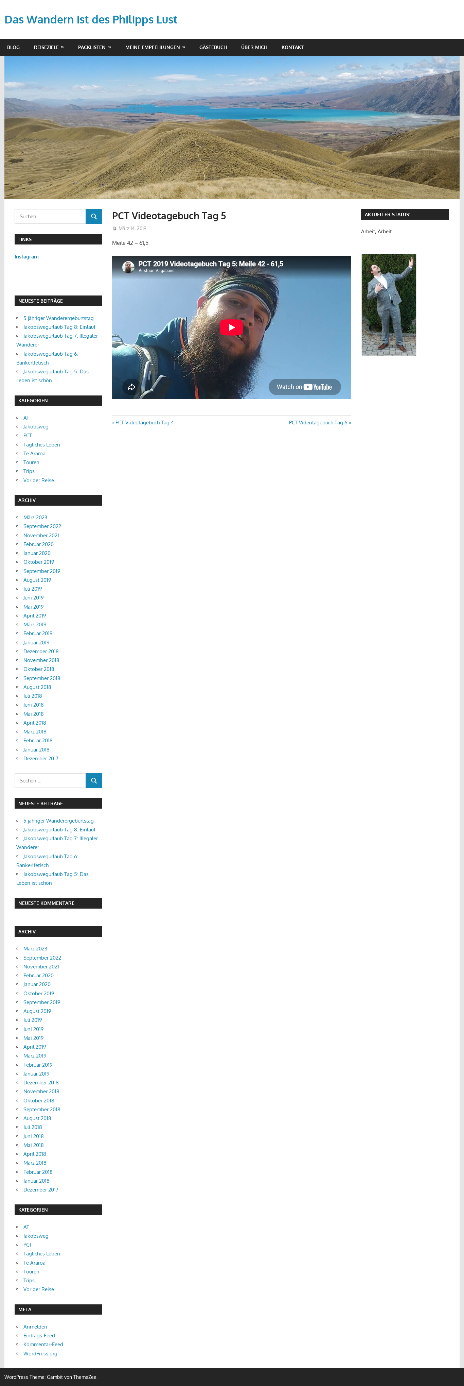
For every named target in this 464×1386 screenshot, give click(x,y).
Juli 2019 (32, 589)
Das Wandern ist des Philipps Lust (91, 19)
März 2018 (35, 731)
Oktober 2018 (38, 669)
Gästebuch (213, 47)
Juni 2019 (33, 597)
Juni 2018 (33, 705)
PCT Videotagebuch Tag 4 (144, 422)
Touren (31, 462)
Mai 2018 (33, 714)
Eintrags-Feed (39, 1335)
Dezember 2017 (40, 758)
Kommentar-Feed (43, 1344)
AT (26, 418)
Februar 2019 (38, 633)
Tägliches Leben (41, 444)
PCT (27, 435)
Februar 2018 (38, 740)
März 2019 (35, 624)
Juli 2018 (32, 696)
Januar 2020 (37, 553)
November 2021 (41, 535)
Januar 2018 (36, 749)
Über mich (254, 47)
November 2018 (41, 660)
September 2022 (42, 526)
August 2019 (37, 580)
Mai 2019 (33, 607)
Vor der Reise (38, 480)
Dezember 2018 (41, 651)
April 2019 (34, 615)
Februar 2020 (38, 544)
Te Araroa (34, 453)
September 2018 (41, 678)
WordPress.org (40, 1353)
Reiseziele (46, 47)
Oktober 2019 (38, 562)
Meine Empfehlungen (152, 47)
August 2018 (37, 687)
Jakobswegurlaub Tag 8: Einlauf (59, 327)
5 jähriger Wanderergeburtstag (58, 318)
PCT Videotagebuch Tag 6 (318, 422)
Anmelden (35, 1326)
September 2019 (41, 571)
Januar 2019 (36, 642)
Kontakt (293, 47)
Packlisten (92, 47)
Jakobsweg (36, 426)
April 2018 (34, 723)
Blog (13, 47)
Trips (29, 471)
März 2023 (35, 517)
